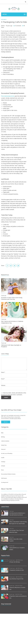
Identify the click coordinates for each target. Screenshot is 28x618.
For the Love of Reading (6, 453)
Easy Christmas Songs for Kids (16, 578)
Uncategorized (4, 482)
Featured (3, 449)
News (2, 470)
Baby (2, 432)
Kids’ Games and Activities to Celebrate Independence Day (12, 322)
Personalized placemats (7, 96)
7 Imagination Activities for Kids (16, 570)
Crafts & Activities (5, 441)
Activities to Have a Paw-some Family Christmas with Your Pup (11, 298)
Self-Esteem (4, 478)
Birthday (3, 436)
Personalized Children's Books (8, 474)
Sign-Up (5, 422)
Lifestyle (3, 465)
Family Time (4, 445)
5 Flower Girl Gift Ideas (14, 562)
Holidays (3, 19)
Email (3, 378)
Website (3, 385)
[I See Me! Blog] (14, 10)
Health (2, 457)
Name (3, 372)
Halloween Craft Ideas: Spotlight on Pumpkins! (11, 346)
